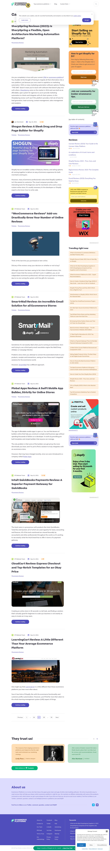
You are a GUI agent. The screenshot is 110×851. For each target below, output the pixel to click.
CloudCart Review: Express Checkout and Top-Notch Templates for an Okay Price (36, 568)
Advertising (58, 827)
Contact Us (40, 823)
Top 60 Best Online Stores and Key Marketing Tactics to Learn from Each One (82, 315)
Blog (55, 4)
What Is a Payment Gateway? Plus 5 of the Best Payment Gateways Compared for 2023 (83, 342)
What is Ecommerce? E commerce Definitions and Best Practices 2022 (82, 253)
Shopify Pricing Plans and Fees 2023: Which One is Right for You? (82, 289)
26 (34, 717)
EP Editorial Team (19, 209)
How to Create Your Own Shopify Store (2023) (83, 374)
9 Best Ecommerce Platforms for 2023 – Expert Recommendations (83, 275)
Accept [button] (87, 20)
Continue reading (22, 109)
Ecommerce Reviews (18, 42)
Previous (20, 717)
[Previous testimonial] (94, 738)
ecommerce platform (56, 77)
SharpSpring (24, 90)
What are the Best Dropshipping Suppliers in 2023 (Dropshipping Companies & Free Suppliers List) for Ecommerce (82, 268)
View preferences (102, 845)
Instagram (49, 833)
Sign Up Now (79, 42)
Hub (56, 823)
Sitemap (57, 833)
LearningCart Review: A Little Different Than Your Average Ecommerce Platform (37, 644)
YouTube (49, 830)
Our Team (39, 827)
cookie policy (77, 16)
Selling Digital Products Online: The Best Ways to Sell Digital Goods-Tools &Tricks (83, 355)
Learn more (24, 20)
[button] (107, 831)
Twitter (48, 823)
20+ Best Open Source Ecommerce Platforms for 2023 (83, 309)
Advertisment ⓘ (94, 242)
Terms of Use (40, 833)
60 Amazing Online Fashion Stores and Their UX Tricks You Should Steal (82, 322)
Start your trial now (83, 107)
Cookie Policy (85, 848)
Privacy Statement (93, 848)
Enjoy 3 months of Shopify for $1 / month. (54, 848)
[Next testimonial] (97, 738)
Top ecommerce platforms (41, 4)
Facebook (49, 820)
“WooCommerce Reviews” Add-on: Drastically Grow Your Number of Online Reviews (37, 217)
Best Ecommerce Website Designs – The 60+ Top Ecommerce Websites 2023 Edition (82, 328)
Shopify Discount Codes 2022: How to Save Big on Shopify (83, 260)
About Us (39, 820)
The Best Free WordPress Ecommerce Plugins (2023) (82, 302)
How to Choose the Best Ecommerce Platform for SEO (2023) (82, 362)
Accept (81, 845)
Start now (83, 77)
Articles (14, 135)
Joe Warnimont (18, 122)
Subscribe (83, 200)
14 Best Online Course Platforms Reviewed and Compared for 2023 (83, 348)
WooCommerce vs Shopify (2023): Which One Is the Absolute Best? (83, 295)
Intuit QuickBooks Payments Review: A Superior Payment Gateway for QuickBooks (37, 484)
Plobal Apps (27, 457)
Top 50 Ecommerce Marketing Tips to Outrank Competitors (83, 393)
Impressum (100, 848)
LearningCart (30, 687)
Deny (91, 845)
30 (51, 717)
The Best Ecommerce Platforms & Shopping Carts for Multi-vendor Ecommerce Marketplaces (83, 368)
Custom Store (64, 4)
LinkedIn (49, 827)
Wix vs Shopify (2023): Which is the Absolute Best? (83, 386)
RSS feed (39, 830)
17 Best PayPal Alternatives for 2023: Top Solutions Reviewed (81, 335)
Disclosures (58, 830)
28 (44, 717)
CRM (44, 77)
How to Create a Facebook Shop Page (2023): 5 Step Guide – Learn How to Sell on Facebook (83, 282)
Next (57, 717)
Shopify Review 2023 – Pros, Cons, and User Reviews (82, 380)
